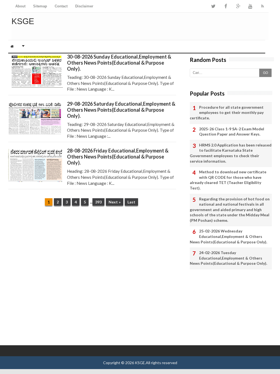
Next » (115, 202)
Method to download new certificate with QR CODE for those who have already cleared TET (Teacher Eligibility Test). (228, 179)
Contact (61, 6)
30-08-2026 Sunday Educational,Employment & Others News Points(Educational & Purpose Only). (119, 63)
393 (98, 202)
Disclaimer (84, 6)
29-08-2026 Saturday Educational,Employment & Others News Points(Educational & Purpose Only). (121, 110)
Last (131, 202)
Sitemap (40, 6)
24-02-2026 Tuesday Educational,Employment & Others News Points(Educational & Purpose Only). (228, 258)
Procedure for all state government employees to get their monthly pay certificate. (227, 112)
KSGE (140, 362)
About (20, 6)
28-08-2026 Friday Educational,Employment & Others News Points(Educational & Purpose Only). (117, 157)
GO (265, 73)
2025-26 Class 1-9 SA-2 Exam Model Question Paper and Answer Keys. (231, 131)
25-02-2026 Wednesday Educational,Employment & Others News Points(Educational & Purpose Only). (228, 236)
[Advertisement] (92, 253)
